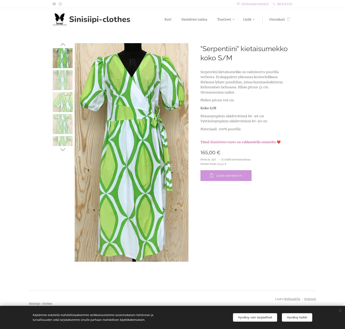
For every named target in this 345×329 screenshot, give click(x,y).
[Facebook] (54, 4)
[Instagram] (60, 4)
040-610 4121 (284, 4)
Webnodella (292, 299)
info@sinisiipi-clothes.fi (255, 4)
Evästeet (310, 299)
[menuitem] (170, 19)
